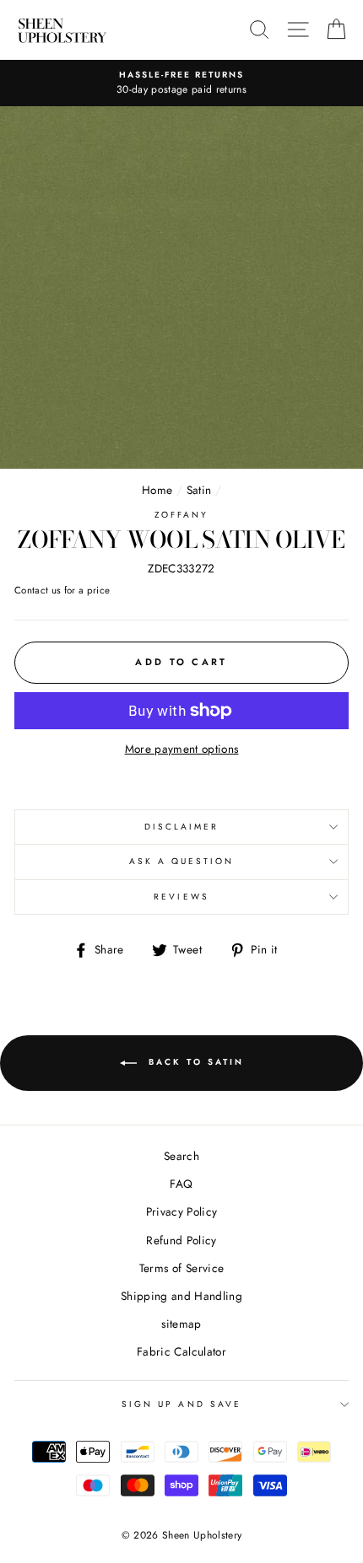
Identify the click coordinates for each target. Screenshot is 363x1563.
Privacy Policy (182, 1211)
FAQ (181, 1183)
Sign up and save (181, 1404)
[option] (181, 83)
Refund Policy (181, 1240)
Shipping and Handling (181, 1295)
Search (181, 1155)
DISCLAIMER (181, 826)
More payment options (182, 748)
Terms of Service (181, 1268)
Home (157, 489)
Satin (199, 489)
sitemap (181, 1323)
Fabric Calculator (181, 1351)
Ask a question (182, 861)
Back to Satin (194, 1061)
